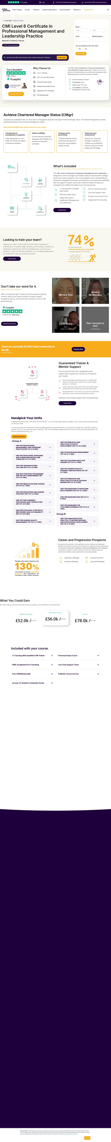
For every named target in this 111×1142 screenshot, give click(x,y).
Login (43, 2)
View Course (62, 57)
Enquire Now (81, 53)
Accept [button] (87, 1138)
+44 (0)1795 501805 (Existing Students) (95, 2)
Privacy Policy (73, 1134)
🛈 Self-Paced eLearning (10, 45)
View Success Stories (9, 323)
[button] (65, 291)
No (86, 49)
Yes (79, 49)
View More (27, 983)
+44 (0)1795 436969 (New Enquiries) (66, 2)
